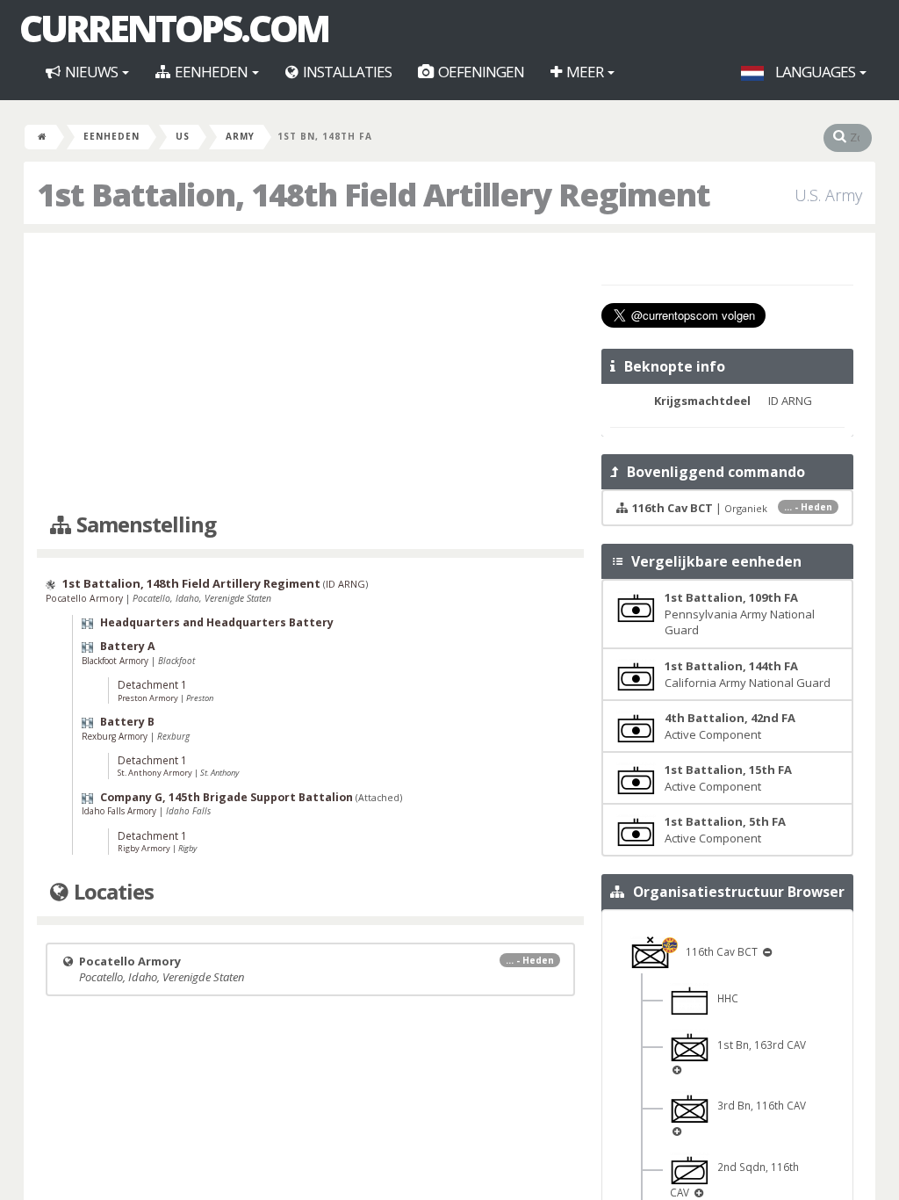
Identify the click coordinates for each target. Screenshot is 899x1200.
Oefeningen (479, 71)
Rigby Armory (145, 848)
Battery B (127, 721)
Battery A (127, 646)
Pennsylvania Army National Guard (740, 613)
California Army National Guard (748, 674)
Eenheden (211, 71)
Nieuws (91, 71)
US (183, 136)
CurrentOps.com (173, 28)
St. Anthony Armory (156, 772)
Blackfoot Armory (116, 660)
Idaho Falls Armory (120, 811)
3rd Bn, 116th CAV (757, 1105)
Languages (815, 71)
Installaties (346, 71)
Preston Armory (149, 698)
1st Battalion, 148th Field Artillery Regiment (191, 583)
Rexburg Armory (116, 736)
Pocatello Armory (86, 598)
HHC (723, 998)
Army (240, 136)
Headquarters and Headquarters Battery (217, 622)
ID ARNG (345, 583)
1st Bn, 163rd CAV (757, 1044)
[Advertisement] (310, 373)
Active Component (730, 726)
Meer (585, 71)
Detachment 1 (152, 684)
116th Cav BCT (719, 951)
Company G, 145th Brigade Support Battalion (226, 797)
